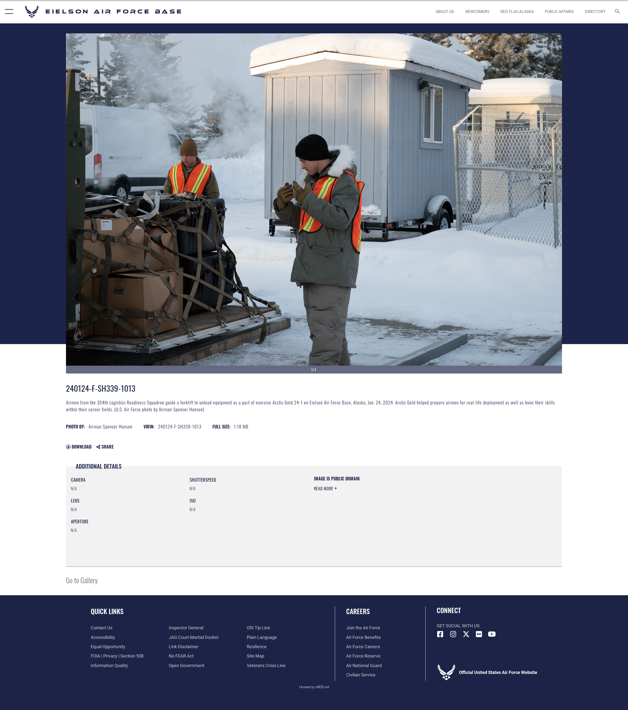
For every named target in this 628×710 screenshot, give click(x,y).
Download (81, 446)
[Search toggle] (618, 11)
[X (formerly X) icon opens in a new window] (466, 634)
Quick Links (107, 611)
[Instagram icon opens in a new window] (453, 634)
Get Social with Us (458, 625)
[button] (8, 11)
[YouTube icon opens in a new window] (492, 634)
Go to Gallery (82, 580)
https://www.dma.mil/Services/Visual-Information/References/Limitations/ (371, 512)
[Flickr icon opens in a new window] (479, 634)
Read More (324, 488)
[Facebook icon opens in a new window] (440, 634)
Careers (358, 611)
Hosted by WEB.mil (314, 687)
